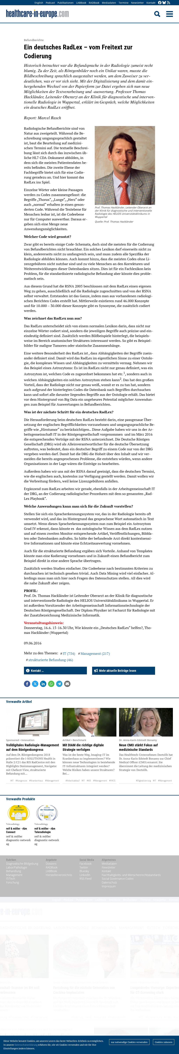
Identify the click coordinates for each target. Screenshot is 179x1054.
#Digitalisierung (143, 780)
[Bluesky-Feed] (164, 3)
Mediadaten (109, 2)
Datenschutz (109, 882)
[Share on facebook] (27, 684)
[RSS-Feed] (168, 3)
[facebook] (160, 3)
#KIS (89, 780)
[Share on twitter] (35, 684)
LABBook (81, 2)
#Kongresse (21, 780)
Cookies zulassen (163, 1042)
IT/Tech (10, 879)
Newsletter (137, 2)
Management (14, 875)
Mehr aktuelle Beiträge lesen (117, 670)
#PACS (112, 780)
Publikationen (66, 2)
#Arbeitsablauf (73, 780)
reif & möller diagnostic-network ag (18, 840)
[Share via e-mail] (67, 684)
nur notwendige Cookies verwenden (129, 1042)
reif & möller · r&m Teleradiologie (44, 830)
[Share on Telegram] (59, 684)
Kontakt (150, 2)
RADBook (94, 2)
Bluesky (84, 871)
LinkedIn (85, 875)
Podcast (50, 2)
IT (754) (69, 653)
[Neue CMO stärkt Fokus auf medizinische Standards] (146, 722)
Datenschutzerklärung (26, 1044)
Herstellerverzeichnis (59, 875)
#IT (11, 780)
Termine (123, 2)
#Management (52, 780)
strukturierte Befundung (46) (50, 659)
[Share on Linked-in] (43, 684)
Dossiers (51, 864)
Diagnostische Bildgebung (22, 864)
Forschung (12, 882)
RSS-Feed (86, 879)
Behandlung (13, 871)
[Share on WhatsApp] (51, 684)
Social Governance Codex (118, 879)
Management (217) (95, 653)
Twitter (84, 867)
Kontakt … (37, 670)
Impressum (109, 886)
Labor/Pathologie (16, 867)
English (39, 2)
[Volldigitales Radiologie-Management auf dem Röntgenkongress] (33, 722)
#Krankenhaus (36, 780)
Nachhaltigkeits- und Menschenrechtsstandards (131, 875)
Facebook (86, 864)
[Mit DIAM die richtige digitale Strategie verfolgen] (89, 722)
